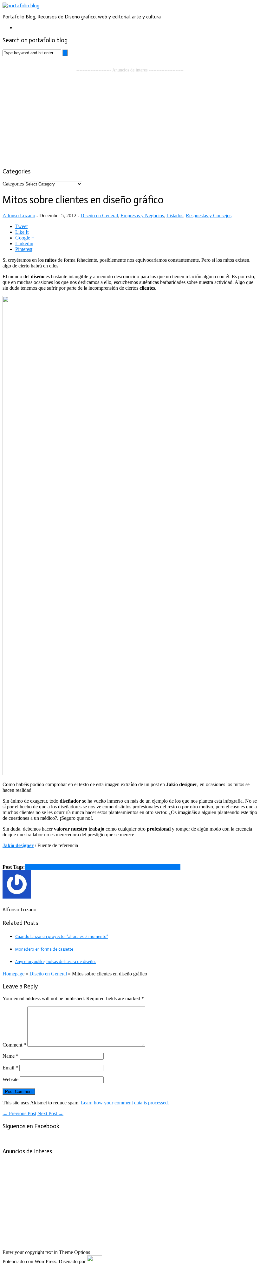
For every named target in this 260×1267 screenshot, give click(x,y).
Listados (174, 215)
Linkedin (24, 243)
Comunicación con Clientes (52, 867)
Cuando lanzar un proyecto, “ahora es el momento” (61, 936)
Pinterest (23, 249)
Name (10, 1056)
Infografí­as (169, 867)
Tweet (21, 226)
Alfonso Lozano (19, 215)
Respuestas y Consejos (208, 215)
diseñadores (116, 867)
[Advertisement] (130, 117)
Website (10, 1079)
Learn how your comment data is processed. (125, 1102)
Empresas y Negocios (142, 215)
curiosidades (92, 867)
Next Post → (50, 1113)
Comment (14, 1045)
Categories (13, 183)
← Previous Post (19, 1113)
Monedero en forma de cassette (44, 949)
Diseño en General (99, 215)
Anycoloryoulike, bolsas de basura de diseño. (55, 961)
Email (10, 1067)
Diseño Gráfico (143, 867)
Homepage (13, 973)
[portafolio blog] (21, 6)
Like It (22, 232)
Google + (24, 237)
